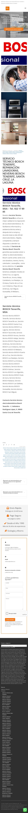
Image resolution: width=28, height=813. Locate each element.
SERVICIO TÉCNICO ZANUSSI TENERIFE (6, 796)
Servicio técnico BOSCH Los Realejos (14, 459)
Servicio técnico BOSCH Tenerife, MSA (13, 297)
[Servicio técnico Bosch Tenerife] (14, 52)
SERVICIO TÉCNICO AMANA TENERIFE (6, 697)
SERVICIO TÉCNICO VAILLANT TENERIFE (6, 789)
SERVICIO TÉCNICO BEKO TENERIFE (6, 707)
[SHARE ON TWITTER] (4, 445)
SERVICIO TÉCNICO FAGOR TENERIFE (6, 741)
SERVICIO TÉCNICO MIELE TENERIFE (6, 765)
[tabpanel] (14, 25)
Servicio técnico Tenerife (11, 153)
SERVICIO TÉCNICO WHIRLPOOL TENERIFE (7, 792)
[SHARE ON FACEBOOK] (6, 445)
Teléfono (8, 593)
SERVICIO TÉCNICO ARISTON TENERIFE (6, 700)
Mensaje (7, 598)
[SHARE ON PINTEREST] (11, 445)
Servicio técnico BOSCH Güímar (11, 453)
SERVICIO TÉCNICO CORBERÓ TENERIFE (6, 724)
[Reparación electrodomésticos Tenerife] (14, 105)
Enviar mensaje (10, 619)
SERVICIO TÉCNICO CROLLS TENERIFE (6, 727)
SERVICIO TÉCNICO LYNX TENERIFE (6, 761)
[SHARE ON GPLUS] (9, 445)
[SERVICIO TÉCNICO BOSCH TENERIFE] (14, 25)
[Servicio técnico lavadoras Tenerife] (14, 78)
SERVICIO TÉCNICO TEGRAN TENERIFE (6, 782)
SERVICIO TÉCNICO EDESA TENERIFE (6, 734)
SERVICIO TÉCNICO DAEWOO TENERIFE (6, 731)
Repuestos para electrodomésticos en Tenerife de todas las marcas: (12, 492)
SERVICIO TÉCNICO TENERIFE (5, 690)
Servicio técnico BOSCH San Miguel (14, 463)
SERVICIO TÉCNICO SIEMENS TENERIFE (6, 775)
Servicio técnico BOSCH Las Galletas (10, 456)
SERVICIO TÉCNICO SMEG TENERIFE (6, 778)
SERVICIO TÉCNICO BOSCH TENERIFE (6, 710)
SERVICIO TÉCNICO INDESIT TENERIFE (6, 748)
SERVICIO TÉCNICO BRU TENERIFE (7, 714)
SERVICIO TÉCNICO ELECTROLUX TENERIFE (7, 738)
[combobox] (14, 646)
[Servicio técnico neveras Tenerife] (14, 131)
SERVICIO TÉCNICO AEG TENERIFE (7, 693)
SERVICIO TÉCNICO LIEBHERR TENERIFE (6, 758)
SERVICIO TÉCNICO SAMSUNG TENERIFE (6, 772)
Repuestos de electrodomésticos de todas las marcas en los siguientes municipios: (12, 482)
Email (7, 588)
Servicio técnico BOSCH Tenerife (15, 466)
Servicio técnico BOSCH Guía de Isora (17, 452)
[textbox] (14, 646)
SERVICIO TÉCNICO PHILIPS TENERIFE (6, 768)
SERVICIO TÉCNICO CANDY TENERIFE (6, 717)
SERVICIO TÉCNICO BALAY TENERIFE (6, 703)
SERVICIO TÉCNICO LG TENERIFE (7, 755)
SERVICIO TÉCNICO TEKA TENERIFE (7, 785)
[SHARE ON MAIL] (14, 445)
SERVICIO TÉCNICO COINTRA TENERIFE (6, 721)
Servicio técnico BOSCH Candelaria (14, 449)
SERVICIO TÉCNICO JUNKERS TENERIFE (6, 751)
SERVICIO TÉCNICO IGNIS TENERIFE (6, 744)
